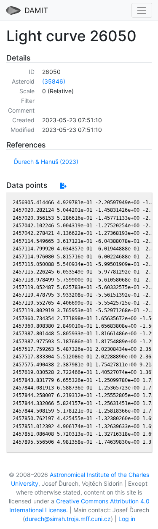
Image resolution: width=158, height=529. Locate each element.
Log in (126, 518)
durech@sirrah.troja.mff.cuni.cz (68, 518)
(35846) (53, 81)
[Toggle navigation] (141, 10)
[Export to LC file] (63, 185)
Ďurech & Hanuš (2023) (46, 161)
